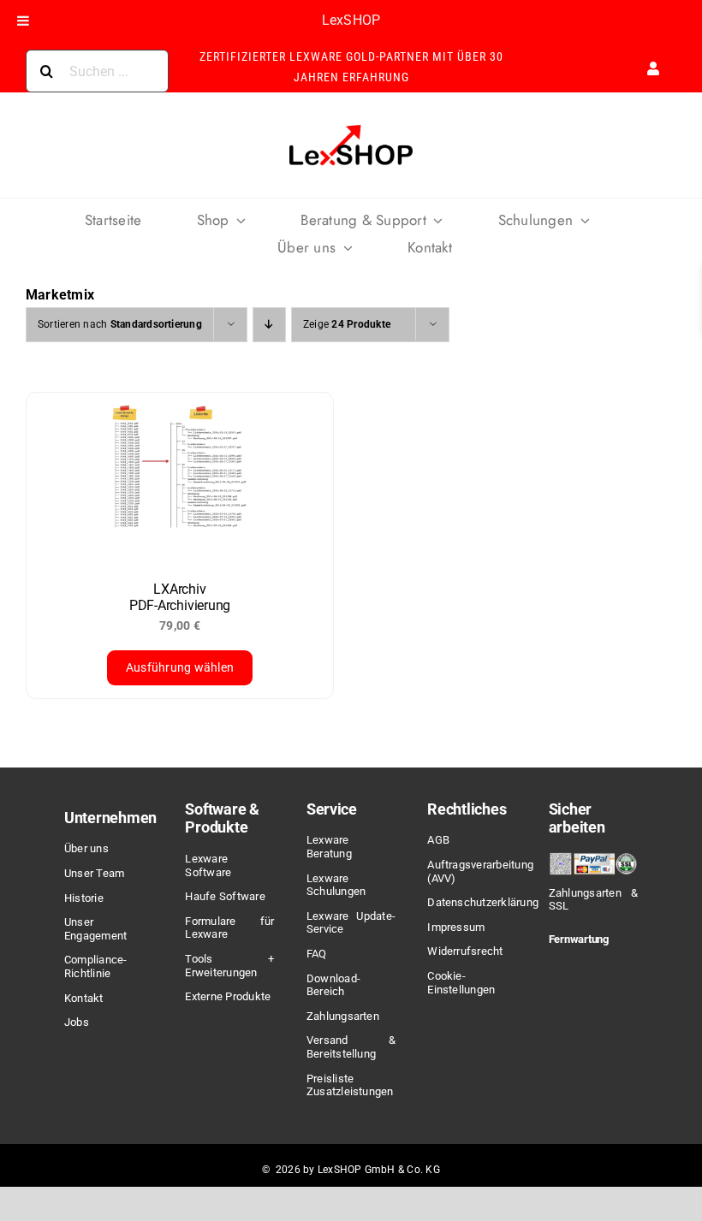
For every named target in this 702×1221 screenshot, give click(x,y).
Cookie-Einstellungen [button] (461, 982)
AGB (438, 839)
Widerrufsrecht (465, 951)
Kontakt (84, 998)
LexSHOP (351, 20)
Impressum (456, 927)
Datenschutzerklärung (482, 902)
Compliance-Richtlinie (96, 966)
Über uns (86, 848)
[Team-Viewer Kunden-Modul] (593, 968)
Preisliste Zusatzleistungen (350, 1085)
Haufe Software (225, 896)
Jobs (76, 1022)
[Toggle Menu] (23, 20)
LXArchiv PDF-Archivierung (179, 597)
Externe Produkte (228, 996)
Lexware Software (208, 865)
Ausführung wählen (180, 667)
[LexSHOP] (351, 126)
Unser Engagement (95, 929)
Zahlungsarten (342, 1016)
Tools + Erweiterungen (229, 965)
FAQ (316, 953)
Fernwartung (579, 939)
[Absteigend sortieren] (269, 324)
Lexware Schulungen (336, 885)
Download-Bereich (333, 985)
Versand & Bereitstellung (351, 1047)
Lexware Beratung (329, 846)
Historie (84, 898)
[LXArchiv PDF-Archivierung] (180, 478)
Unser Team (94, 873)
